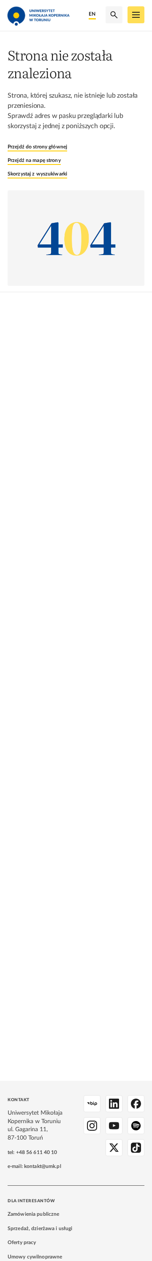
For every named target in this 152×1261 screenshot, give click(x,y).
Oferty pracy (22, 1242)
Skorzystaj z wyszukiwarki (37, 173)
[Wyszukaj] (114, 14)
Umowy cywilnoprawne (35, 1256)
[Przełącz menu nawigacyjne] (136, 14)
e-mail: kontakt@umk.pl (34, 1166)
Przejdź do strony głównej (37, 146)
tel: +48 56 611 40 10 (32, 1152)
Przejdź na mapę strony (34, 160)
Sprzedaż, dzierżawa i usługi (40, 1228)
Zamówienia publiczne (33, 1214)
